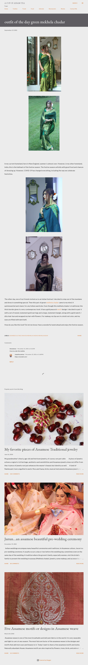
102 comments (15, 474)
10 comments (14, 653)
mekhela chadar (52, 302)
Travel (24, 9)
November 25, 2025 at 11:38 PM (34, 354)
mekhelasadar (43, 335)
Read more (80, 474)
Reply (12, 362)
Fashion (15, 9)
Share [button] (79, 335)
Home (6, 9)
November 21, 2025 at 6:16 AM (26, 348)
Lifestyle (41, 9)
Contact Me (73, 9)
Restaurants (52, 9)
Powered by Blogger (45, 660)
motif (59, 309)
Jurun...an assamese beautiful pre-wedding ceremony (43, 538)
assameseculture (15, 335)
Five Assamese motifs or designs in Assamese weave (41, 628)
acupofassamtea (19, 354)
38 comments (14, 563)
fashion (24, 335)
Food (32, 9)
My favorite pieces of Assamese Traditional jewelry (41, 449)
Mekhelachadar (32, 335)
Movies (63, 9)
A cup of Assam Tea (14, 3)
